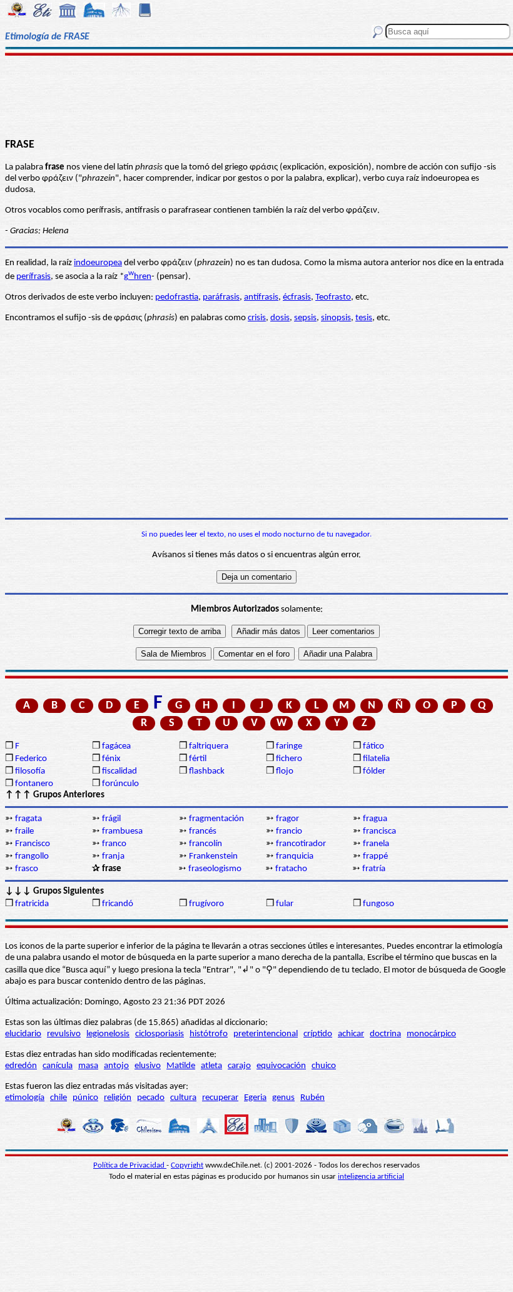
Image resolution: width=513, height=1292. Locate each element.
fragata (28, 819)
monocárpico (431, 1034)
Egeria (255, 1098)
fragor (287, 819)
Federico (31, 759)
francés (202, 831)
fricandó (117, 904)
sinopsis (336, 318)
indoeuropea (98, 263)
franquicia (294, 856)
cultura (183, 1098)
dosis (280, 318)
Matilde (180, 1066)
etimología (24, 1098)
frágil (111, 819)
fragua (375, 819)
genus (283, 1098)
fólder (374, 771)
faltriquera (208, 746)
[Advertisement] (256, 95)
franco (114, 844)
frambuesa (122, 831)
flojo (284, 771)
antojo (116, 1066)
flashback (207, 771)
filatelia (376, 759)
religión (117, 1098)
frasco (26, 869)
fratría (373, 869)
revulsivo (64, 1034)
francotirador (301, 844)
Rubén (312, 1098)
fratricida (32, 904)
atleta (211, 1066)
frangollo (32, 856)
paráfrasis (221, 297)
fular (284, 904)
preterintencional (265, 1034)
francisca (379, 831)
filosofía (30, 771)
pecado (151, 1098)
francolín (205, 844)
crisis (257, 318)
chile (58, 1098)
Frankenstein (213, 856)
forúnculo (120, 784)
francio (289, 831)
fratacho (291, 869)
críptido (317, 1034)
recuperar (220, 1098)
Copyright (187, 1165)
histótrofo (209, 1034)
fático (373, 746)
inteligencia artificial (371, 1177)
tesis (363, 318)
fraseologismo (214, 869)
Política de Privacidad (129, 1165)
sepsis (305, 318)
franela (376, 844)
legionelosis (108, 1034)
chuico (324, 1066)
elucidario (23, 1034)
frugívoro (206, 904)
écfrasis (297, 297)
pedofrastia (176, 297)
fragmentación (216, 819)
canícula (58, 1066)
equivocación (281, 1066)
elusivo (148, 1066)
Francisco (32, 844)
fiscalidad (119, 771)
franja (113, 856)
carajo (239, 1066)
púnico (85, 1098)
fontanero (34, 784)
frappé (375, 856)
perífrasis (33, 276)
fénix (111, 759)
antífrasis (261, 297)
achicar (351, 1034)
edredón (21, 1066)
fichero (289, 759)
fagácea (116, 746)
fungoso (378, 904)
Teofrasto (333, 297)
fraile (24, 831)
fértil (197, 759)
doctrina (385, 1034)
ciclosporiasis (159, 1034)
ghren (137, 276)
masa (88, 1066)
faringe (289, 746)
